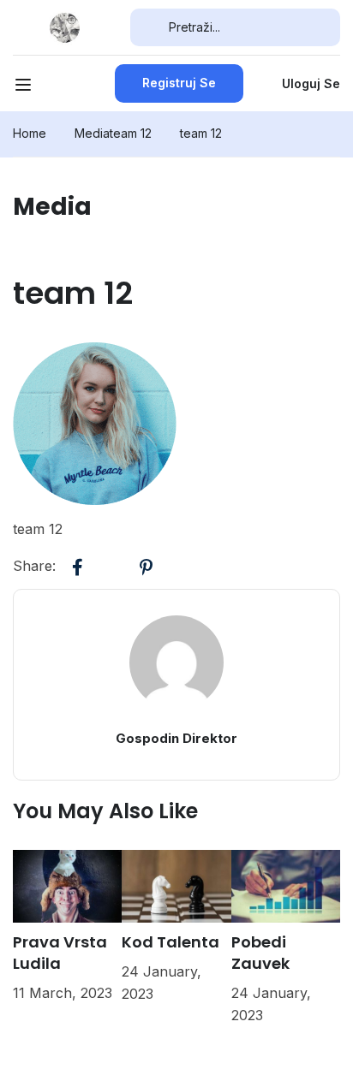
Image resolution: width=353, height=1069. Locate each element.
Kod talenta (170, 942)
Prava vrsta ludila (60, 952)
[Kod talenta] (176, 885)
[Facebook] (77, 567)
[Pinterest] (146, 567)
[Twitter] (111, 567)
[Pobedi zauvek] (285, 885)
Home (29, 133)
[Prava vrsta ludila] (67, 885)
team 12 (131, 133)
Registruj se (179, 82)
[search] (149, 27)
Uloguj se (311, 83)
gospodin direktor (176, 738)
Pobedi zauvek (260, 952)
